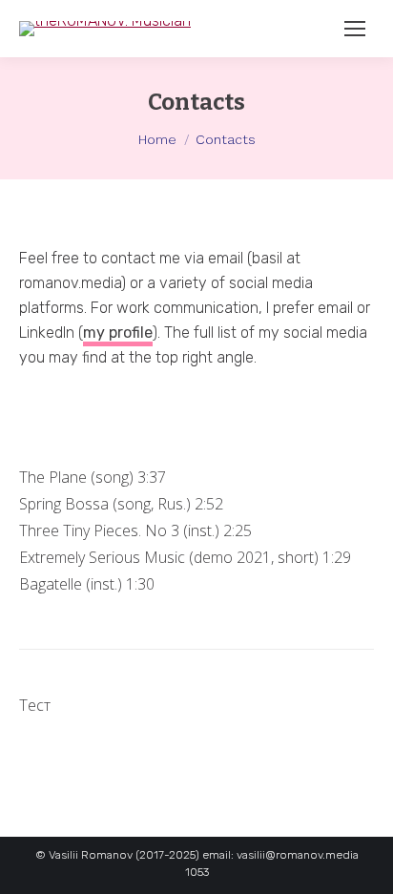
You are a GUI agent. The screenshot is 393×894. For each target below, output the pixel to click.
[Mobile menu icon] (355, 29)
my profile (118, 332)
